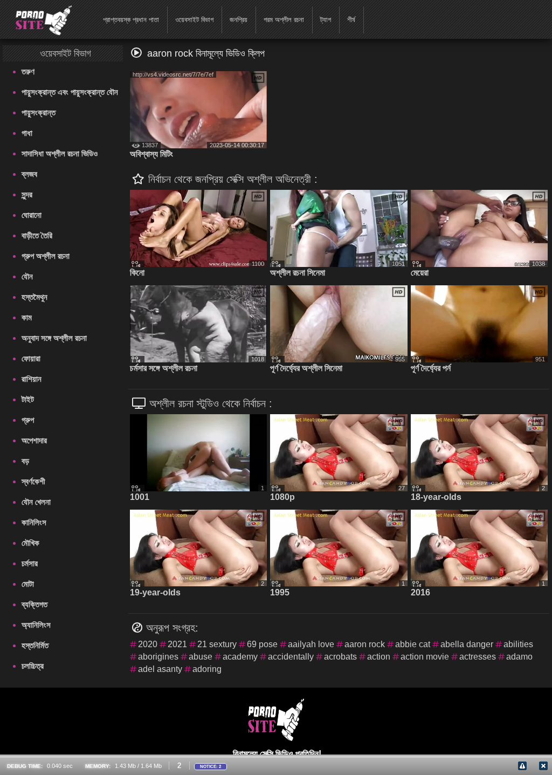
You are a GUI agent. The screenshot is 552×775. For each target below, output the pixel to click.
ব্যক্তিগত (34, 604)
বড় (25, 460)
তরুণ (28, 71)
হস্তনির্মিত (35, 645)
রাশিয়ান (32, 378)
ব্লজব (29, 174)
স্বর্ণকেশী (33, 481)
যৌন (27, 276)
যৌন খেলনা (36, 501)
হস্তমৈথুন (34, 296)
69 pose (262, 644)
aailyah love (311, 644)
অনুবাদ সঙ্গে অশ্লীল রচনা (54, 337)
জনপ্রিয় (238, 20)
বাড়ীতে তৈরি (37, 235)
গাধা (27, 133)
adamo (519, 656)
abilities (518, 644)
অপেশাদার (34, 440)
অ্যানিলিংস (36, 624)
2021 (177, 644)
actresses (477, 656)
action (378, 656)
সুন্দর (27, 194)
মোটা (28, 583)
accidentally (291, 656)
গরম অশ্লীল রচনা (284, 20)
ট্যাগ (325, 20)
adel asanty (160, 669)
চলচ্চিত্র (33, 665)
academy (240, 656)
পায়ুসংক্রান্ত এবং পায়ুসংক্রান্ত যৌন (70, 92)
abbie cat (412, 644)
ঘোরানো (32, 215)
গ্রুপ (28, 419)
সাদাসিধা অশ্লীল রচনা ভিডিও (60, 153)
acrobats (340, 656)
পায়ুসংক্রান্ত (39, 112)
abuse (200, 656)
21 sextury (217, 644)
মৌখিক (30, 542)
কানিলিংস (34, 522)
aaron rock (364, 644)
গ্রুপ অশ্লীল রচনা (46, 255)
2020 (147, 644)
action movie (425, 656)
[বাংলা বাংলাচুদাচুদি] (37, 19)
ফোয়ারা (31, 358)
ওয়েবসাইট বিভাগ (194, 20)
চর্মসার (30, 563)
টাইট (28, 399)
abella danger (466, 644)
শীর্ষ (351, 20)
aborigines (158, 656)
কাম (27, 317)
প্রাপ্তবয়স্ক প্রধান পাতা (131, 20)
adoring (207, 669)
